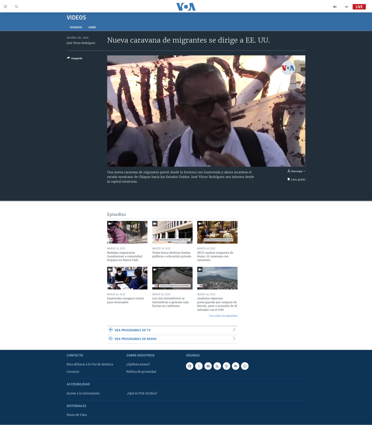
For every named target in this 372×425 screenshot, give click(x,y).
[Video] (335, 7)
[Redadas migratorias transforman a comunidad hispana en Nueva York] (127, 232)
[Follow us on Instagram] (244, 366)
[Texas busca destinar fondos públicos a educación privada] (172, 232)
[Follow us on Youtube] (208, 366)
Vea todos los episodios (223, 316)
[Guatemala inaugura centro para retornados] (127, 278)
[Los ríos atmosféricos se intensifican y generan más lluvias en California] (172, 278)
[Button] (74, 59)
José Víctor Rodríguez (81, 43)
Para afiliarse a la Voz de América (90, 364)
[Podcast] (226, 366)
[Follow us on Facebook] (189, 366)
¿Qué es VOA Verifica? (142, 393)
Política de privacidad (141, 372)
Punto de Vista (77, 415)
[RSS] (217, 366)
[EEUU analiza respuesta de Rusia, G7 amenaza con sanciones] (217, 232)
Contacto (73, 372)
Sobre (92, 27)
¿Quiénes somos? (138, 364)
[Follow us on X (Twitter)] (198, 366)
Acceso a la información (83, 393)
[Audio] (347, 7)
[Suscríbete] (235, 366)
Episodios (76, 27)
